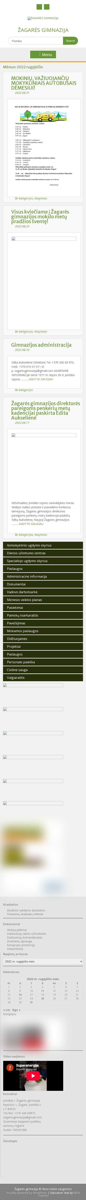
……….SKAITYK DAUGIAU (37, 379)
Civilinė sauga (17, 670)
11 (42, 991)
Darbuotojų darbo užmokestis (26, 934)
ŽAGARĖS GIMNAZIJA (43, 30)
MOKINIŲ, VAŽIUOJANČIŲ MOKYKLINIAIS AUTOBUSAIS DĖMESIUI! (43, 83)
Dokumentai (16, 584)
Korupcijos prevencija (21, 945)
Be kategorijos (24, 198)
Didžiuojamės (17, 639)
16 (20, 994)
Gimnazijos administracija (41, 345)
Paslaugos (15, 568)
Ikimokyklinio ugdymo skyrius (29, 545)
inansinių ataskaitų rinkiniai (26, 914)
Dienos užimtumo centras (26, 553)
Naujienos (40, 198)
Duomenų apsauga (19, 941)
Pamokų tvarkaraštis (22, 615)
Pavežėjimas (16, 623)
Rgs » (16, 1010)
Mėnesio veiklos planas (24, 600)
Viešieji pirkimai (17, 930)
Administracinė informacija (27, 576)
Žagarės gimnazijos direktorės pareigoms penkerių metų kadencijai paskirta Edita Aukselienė (45, 410)
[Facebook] (39, 7)
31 (31, 1002)
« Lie (6, 1010)
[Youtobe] (47, 7)
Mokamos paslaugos (22, 631)
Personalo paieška (21, 662)
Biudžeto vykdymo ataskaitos (26, 910)
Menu (47, 54)
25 (42, 998)
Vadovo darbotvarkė (22, 592)
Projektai (14, 646)
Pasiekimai (15, 607)
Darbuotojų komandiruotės (25, 937)
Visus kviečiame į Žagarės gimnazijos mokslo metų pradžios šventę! (40, 217)
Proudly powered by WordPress (26, 1193)
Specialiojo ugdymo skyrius (27, 561)
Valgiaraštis (16, 677)
